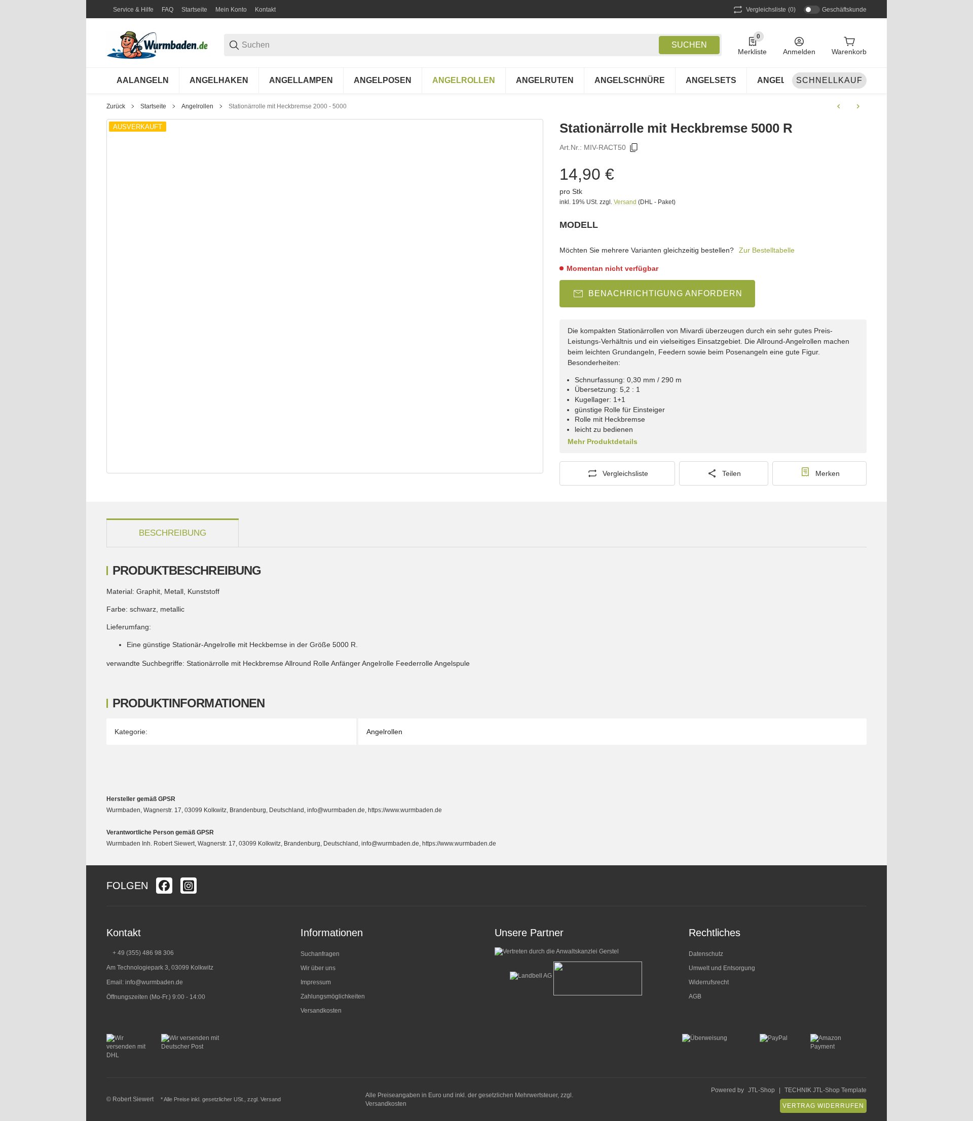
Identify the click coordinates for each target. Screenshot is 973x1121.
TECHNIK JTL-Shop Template (825, 1090)
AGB (695, 996)
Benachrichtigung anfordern (665, 293)
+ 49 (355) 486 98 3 (140, 952)
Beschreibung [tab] (172, 533)
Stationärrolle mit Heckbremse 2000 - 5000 (288, 106)
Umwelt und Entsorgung (722, 968)
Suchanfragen (320, 953)
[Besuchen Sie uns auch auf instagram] (188, 885)
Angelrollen (197, 106)
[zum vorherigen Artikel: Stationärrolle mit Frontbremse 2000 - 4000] (838, 106)
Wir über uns (318, 968)
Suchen (689, 45)
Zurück (115, 106)
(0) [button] (771, 9)
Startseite (194, 9)
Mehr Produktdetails (603, 441)
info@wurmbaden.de (154, 982)
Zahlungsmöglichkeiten (333, 996)
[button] (858, 885)
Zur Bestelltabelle (767, 250)
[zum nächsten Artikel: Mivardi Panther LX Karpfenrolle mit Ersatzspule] (858, 106)
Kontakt (265, 9)
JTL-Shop (761, 1090)
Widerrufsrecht (709, 982)
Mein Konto (231, 9)
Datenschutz (706, 953)
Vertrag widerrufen (823, 1105)
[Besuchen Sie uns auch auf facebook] (164, 885)
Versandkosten (321, 1010)
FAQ (167, 9)
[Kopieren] (634, 148)
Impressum (316, 982)
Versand (626, 202)
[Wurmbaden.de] (157, 45)
